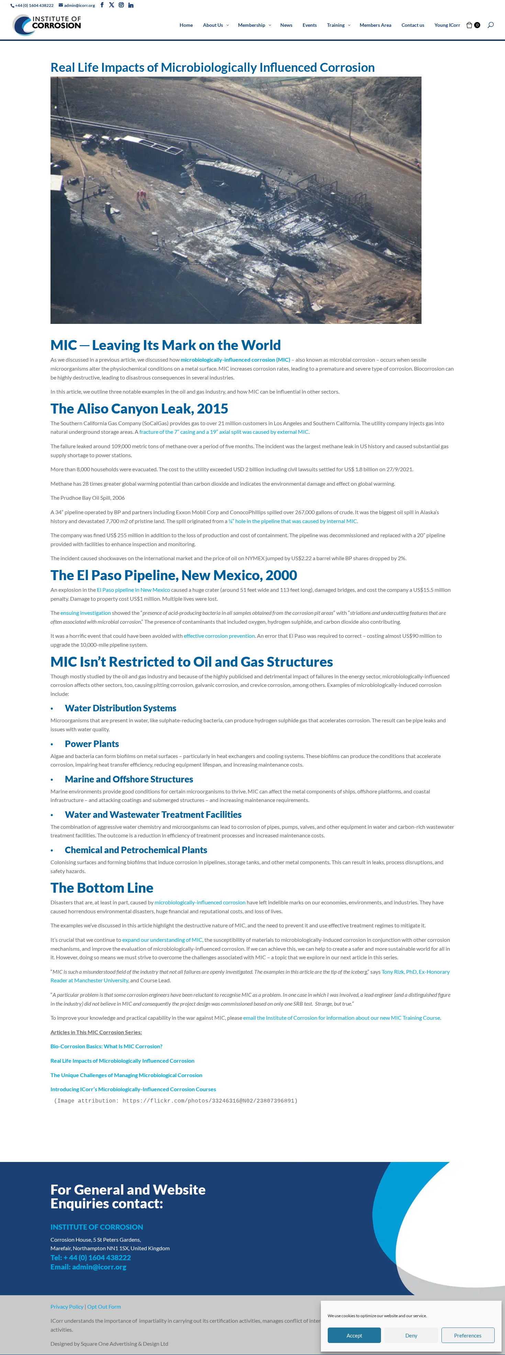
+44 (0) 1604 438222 (34, 5)
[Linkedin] (130, 5)
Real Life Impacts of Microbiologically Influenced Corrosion (122, 1060)
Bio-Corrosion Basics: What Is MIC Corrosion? (106, 1046)
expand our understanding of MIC (162, 939)
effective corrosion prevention (219, 635)
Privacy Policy (66, 1306)
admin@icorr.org (99, 1266)
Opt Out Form (104, 1306)
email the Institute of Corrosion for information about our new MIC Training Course (341, 1017)
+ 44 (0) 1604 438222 (97, 1257)
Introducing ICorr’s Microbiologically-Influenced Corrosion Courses (133, 1089)
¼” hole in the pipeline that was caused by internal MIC (292, 521)
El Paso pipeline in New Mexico (133, 589)
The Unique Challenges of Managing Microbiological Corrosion (126, 1075)
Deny (411, 1335)
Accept (354, 1335)
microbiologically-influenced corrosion (200, 902)
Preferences (468, 1335)
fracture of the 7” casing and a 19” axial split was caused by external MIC (223, 431)
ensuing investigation (85, 612)
